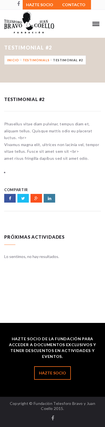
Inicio (13, 60)
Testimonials (36, 60)
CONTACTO (73, 4)
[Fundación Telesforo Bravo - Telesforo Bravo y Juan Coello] (35, 26)
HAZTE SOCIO (39, 4)
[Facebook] (18, 4)
